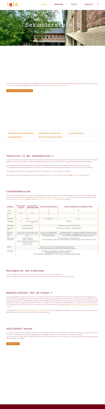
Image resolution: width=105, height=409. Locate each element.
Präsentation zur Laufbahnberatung (47, 199)
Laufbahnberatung (20, 199)
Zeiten (73, 4)
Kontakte (88, 4)
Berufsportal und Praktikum (49, 133)
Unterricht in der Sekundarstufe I (21, 133)
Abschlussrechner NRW (63, 197)
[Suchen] (98, 4)
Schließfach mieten (76, 133)
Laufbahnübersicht (15, 137)
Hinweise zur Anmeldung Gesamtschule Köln (19, 90)
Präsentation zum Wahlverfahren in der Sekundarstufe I (33, 310)
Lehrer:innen (76, 175)
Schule (43, 4)
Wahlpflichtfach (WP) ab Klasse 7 (50, 137)
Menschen (58, 4)
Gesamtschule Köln (62, 85)
